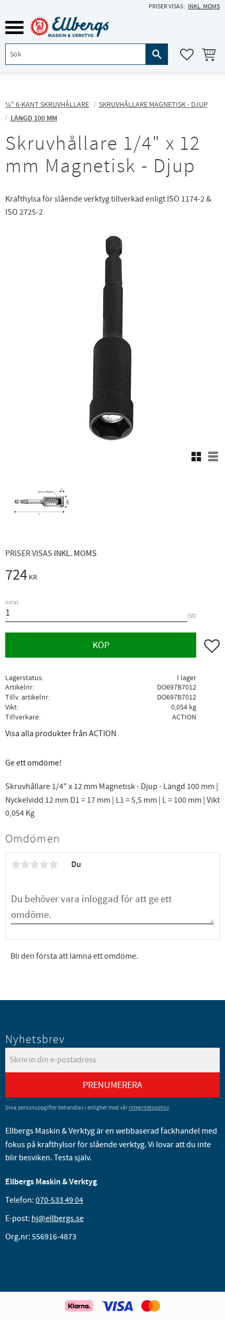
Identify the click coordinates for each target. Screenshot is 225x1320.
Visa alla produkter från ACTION (60, 733)
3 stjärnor (34, 864)
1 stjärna (15, 864)
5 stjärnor (53, 864)
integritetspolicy (149, 1108)
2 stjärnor (25, 864)
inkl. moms (204, 6)
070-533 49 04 (59, 1200)
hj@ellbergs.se (57, 1218)
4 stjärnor (44, 864)
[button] (14, 27)
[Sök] (157, 54)
